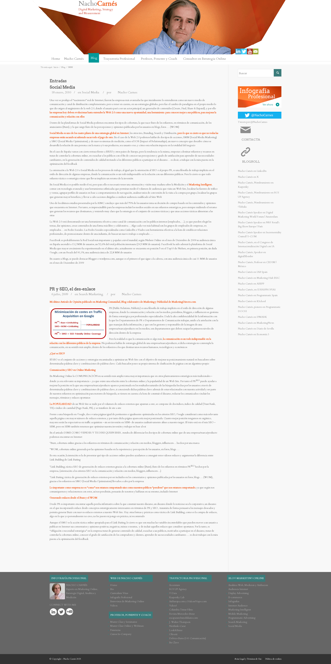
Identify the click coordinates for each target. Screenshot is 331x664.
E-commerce (235, 597)
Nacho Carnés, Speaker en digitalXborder (252, 254)
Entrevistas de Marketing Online (127, 601)
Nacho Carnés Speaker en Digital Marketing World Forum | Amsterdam (258, 214)
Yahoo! (173, 605)
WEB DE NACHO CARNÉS (126, 578)
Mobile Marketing (238, 614)
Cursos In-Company (121, 634)
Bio (112, 589)
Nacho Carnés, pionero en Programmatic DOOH (259, 309)
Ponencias (115, 630)
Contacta (251, 139)
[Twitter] (244, 51)
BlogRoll (251, 161)
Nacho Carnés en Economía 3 (253, 334)
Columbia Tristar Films (181, 609)
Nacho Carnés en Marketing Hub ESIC (259, 278)
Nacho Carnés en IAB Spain (252, 272)
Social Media (62, 87)
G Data (173, 593)
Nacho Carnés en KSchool (252, 301)
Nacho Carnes (127, 92)
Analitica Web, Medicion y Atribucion (248, 585)
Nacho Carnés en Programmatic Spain (258, 295)
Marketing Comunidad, (108, 302)
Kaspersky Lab (176, 597)
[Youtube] (250, 51)
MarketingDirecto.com (184, 302)
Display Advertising (238, 593)
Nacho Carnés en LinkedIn (252, 171)
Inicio (56, 67)
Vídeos (113, 605)
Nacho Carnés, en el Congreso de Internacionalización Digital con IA (256, 244)
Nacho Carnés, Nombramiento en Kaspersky (256, 184)
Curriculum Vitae (119, 593)
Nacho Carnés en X (248, 177)
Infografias (233, 601)
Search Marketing (91, 294)
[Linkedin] (238, 51)
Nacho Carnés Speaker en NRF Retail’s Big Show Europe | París (258, 224)
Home (113, 585)
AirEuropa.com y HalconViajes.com (188, 601)
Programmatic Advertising (241, 618)
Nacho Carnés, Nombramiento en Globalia (256, 204)
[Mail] (255, 51)
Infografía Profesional (121, 597)
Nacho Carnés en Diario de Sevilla (256, 328)
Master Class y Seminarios (123, 622)
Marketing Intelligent (239, 609)
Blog (63, 67)
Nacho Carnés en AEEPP (251, 283)
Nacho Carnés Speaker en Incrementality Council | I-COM (259, 234)
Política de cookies (273, 658)
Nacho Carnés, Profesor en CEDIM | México (257, 264)
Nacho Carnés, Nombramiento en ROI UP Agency (258, 194)
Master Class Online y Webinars (127, 626)
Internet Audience (238, 605)
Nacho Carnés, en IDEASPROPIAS (257, 289)
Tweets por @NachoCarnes (252, 122)
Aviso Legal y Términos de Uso (247, 658)
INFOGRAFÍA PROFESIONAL (69, 578)
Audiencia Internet (238, 589)
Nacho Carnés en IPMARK (252, 317)
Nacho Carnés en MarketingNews (256, 323)
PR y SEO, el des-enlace (72, 289)
